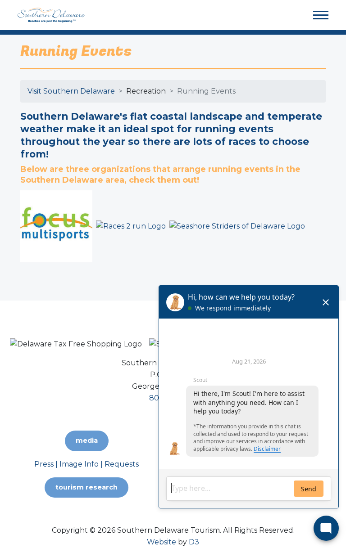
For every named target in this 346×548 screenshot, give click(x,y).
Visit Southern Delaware (71, 91)
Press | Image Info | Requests (86, 464)
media (87, 440)
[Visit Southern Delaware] (51, 14)
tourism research (86, 487)
